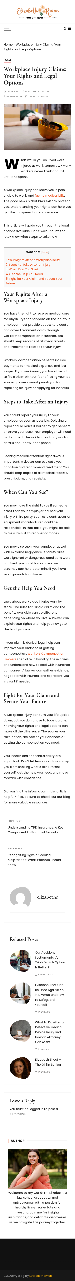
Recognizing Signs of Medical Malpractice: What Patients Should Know (34, 860)
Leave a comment (39, 97)
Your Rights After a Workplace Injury (33, 260)
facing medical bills (49, 195)
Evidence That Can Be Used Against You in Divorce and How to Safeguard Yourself (50, 995)
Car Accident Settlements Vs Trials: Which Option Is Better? (50, 960)
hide (45, 252)
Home (8, 44)
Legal (7, 60)
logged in (36, 1109)
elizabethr (16, 97)
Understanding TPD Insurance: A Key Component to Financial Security (35, 830)
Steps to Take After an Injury (28, 265)
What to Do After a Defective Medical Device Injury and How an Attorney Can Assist (49, 1032)
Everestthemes (40, 1276)
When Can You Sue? (22, 269)
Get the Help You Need (24, 274)
